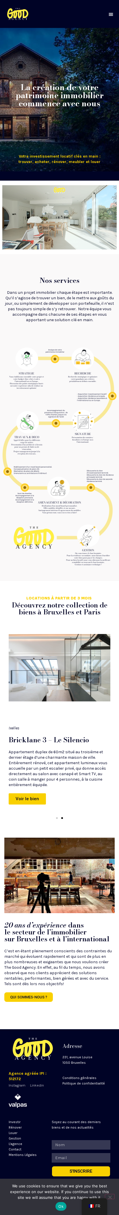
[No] (110, 1196)
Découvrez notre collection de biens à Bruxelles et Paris (59, 608)
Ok (61, 1206)
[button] (110, 14)
